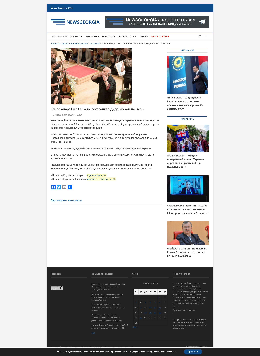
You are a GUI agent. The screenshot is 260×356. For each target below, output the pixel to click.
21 (155, 312)
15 (160, 307)
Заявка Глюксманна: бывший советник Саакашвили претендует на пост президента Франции (108, 287)
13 (150, 307)
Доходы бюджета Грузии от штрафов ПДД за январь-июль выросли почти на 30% (109, 326)
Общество (108, 36)
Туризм (143, 36)
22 (160, 312)
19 (145, 312)
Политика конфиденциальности (196, 346)
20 (150, 312)
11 (141, 307)
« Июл (134, 327)
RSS (93, 333)
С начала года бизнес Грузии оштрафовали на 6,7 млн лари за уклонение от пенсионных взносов (106, 318)
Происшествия (127, 36)
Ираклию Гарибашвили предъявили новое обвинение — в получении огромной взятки (107, 297)
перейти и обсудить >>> (101, 178)
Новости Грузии (58, 347)
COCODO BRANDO (128, 347)
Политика (76, 36)
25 (141, 318)
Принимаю (193, 351)
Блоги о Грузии (160, 36)
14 (155, 307)
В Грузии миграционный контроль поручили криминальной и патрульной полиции (108, 307)
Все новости (59, 36)
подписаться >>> (96, 175)
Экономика (92, 36)
